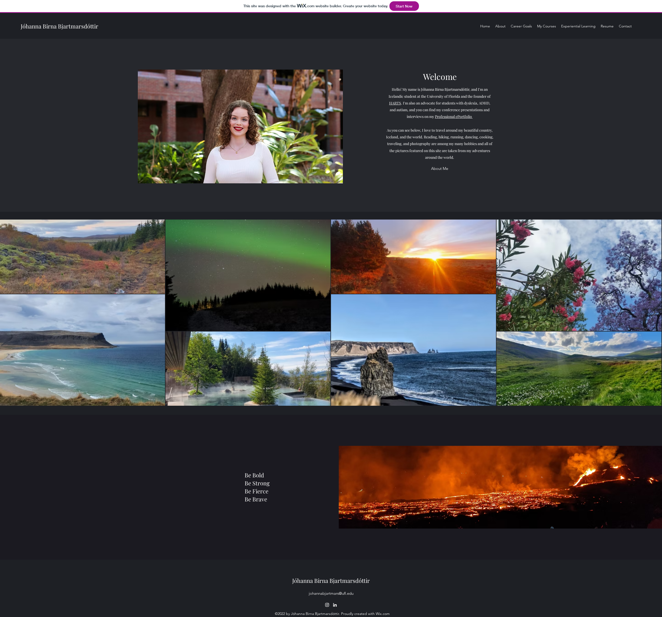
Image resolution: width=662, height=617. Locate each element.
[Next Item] (653, 313)
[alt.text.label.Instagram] (327, 604)
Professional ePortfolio (454, 116)
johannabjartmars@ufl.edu (331, 593)
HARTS (395, 103)
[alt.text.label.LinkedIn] (334, 604)
